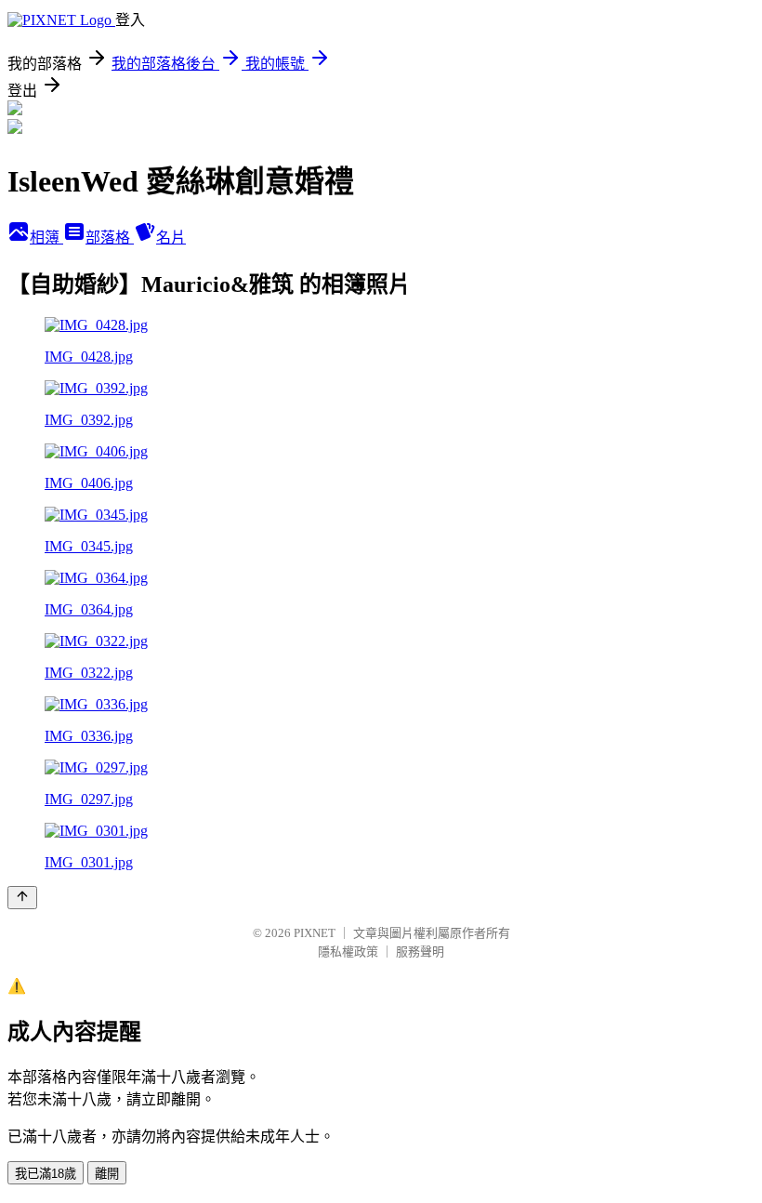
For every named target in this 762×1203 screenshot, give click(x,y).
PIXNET (314, 933)
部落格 (109, 237)
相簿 (46, 237)
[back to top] (22, 897)
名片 (171, 237)
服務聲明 (420, 951)
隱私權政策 (348, 951)
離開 (107, 1174)
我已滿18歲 (45, 1174)
